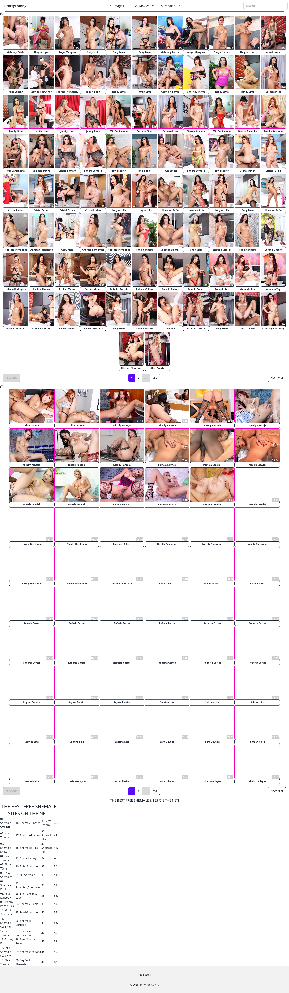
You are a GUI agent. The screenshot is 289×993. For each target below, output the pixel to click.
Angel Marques (67, 52)
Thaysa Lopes (41, 52)
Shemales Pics (29, 847)
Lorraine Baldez (122, 543)
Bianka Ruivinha (196, 131)
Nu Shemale (27, 874)
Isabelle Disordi (144, 249)
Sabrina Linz (167, 701)
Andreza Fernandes (16, 249)
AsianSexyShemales (28, 886)
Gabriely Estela (15, 52)
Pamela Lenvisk (167, 464)
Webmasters (144, 974)
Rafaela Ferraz (167, 583)
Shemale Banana (30, 951)
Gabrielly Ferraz (170, 52)
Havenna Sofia (170, 210)
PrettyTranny (15, 5)
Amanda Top (222, 289)
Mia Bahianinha (119, 131)
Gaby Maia (93, 52)
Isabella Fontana (15, 328)
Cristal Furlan (247, 170)
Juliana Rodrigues (16, 289)
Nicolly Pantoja (122, 425)
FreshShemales (29, 912)
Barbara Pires (273, 91)
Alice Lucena (273, 52)
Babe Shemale (29, 866)
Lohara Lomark (67, 170)
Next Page (277, 377)
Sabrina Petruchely (41, 91)
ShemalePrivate (30, 835)
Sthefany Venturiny (273, 328)
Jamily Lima (93, 91)
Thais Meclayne (77, 780)
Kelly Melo (119, 328)
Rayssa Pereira (31, 701)
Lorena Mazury (273, 249)
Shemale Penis (29, 903)
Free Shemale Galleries (5, 951)
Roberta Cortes (212, 622)
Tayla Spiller (119, 170)
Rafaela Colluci (144, 289)
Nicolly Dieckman (32, 543)
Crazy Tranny (28, 857)
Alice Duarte (247, 328)
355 (155, 377)
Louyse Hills (119, 210)
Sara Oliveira (167, 741)
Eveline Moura (41, 289)
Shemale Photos (30, 822)
